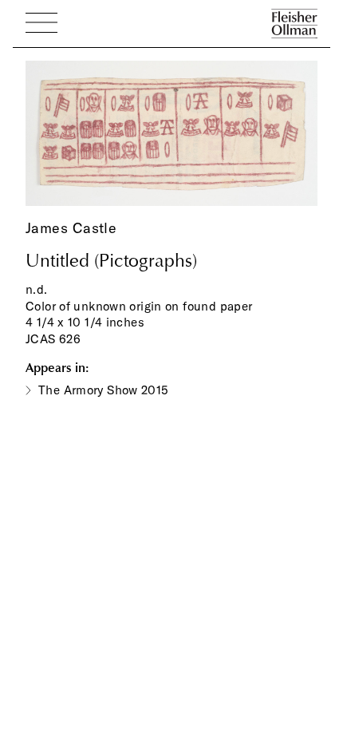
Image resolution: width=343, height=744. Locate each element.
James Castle (71, 228)
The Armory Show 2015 (103, 390)
